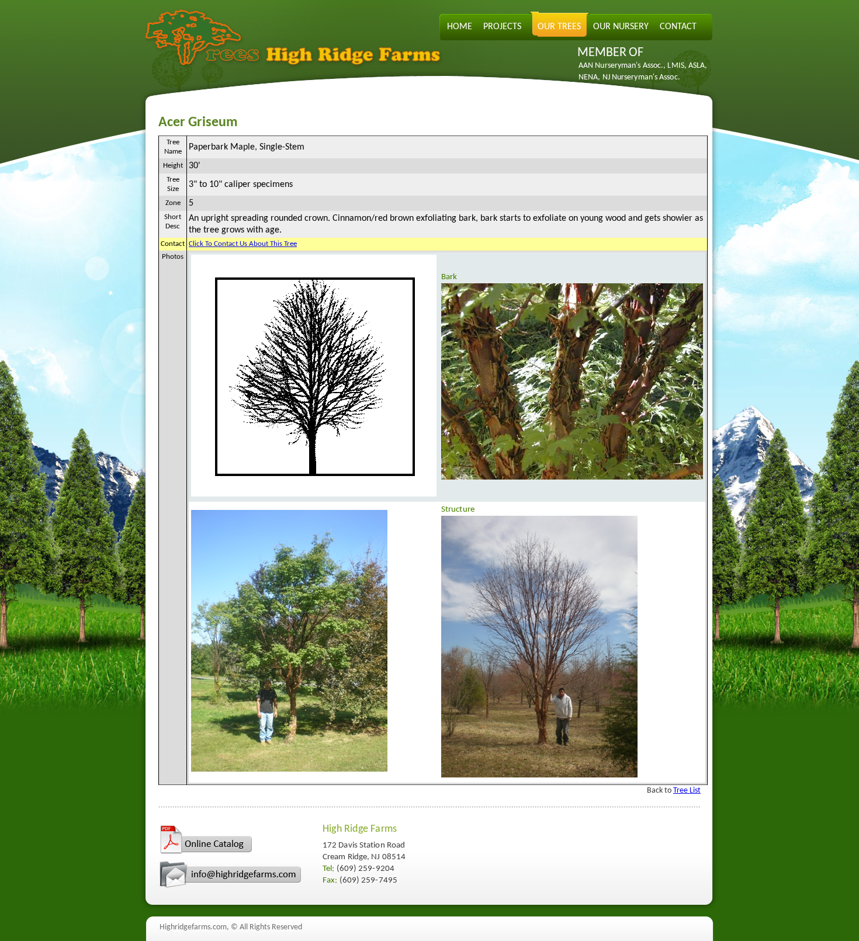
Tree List (687, 790)
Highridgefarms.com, (194, 927)
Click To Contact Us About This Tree (243, 244)
